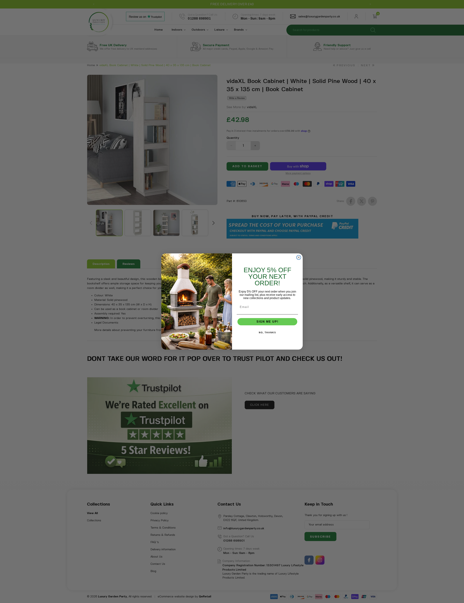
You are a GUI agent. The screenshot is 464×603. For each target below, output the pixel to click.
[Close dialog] (299, 257)
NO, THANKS (267, 332)
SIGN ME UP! (267, 321)
